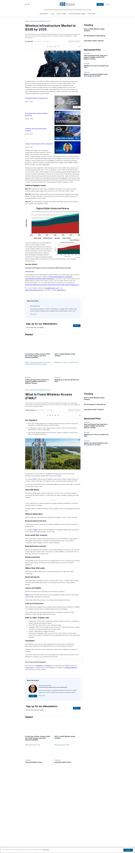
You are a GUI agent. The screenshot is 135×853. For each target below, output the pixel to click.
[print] (80, 46)
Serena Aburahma (30, 410)
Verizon (27, 592)
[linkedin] (50, 46)
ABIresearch (61, 290)
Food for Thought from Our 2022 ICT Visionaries (39, 143)
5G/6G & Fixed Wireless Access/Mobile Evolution (37, 21)
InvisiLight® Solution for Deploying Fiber (36, 98)
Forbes (35, 527)
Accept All (128, 850)
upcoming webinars (70, 665)
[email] (58, 46)
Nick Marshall (29, 41)
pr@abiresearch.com (52, 288)
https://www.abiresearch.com (34, 290)
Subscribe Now (29, 271)
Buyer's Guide (91, 13)
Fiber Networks (44, 13)
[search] (29, 4)
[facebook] (47, 46)
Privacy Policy (46, 849)
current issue (29, 665)
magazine (48, 662)
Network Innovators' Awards (77, 13)
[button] (26, 4)
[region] (67, 850)
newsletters (39, 662)
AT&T (35, 479)
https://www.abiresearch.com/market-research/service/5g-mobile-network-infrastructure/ (52, 285)
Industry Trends (61, 13)
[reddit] (55, 46)
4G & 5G (53, 13)
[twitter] (53, 46)
